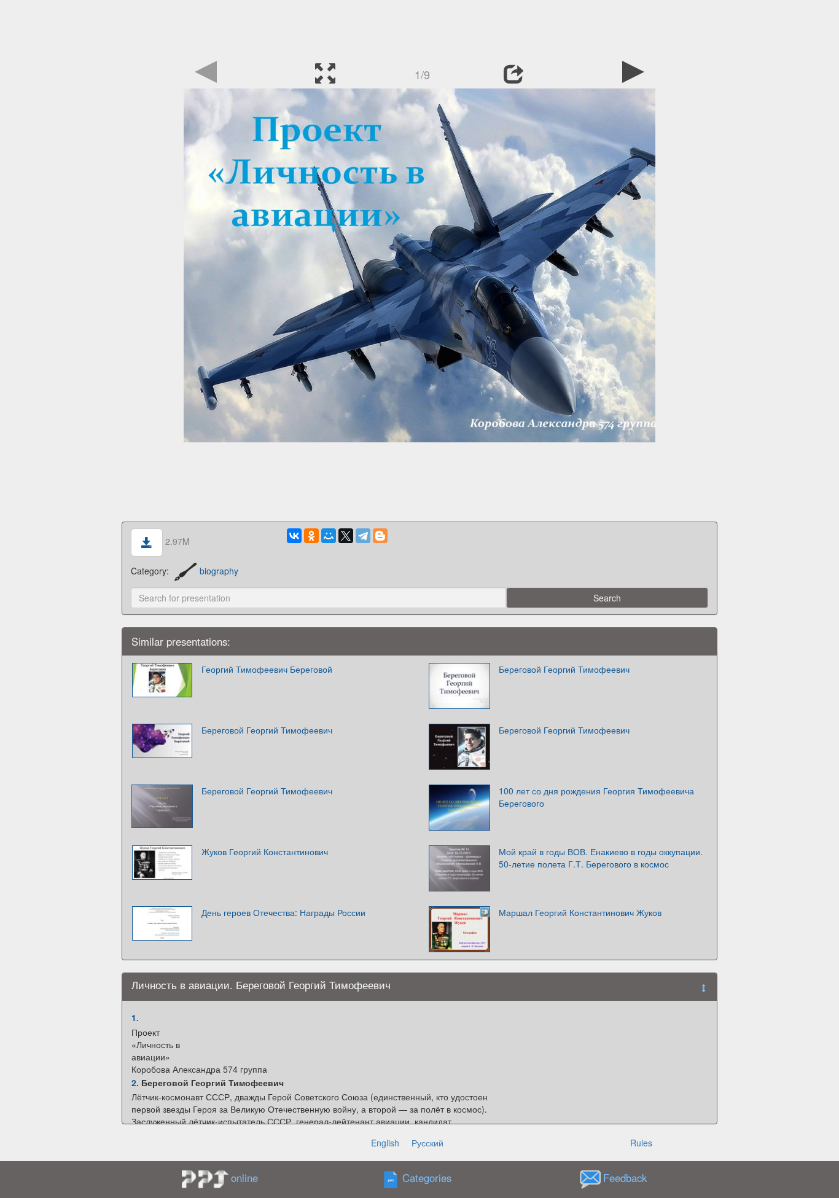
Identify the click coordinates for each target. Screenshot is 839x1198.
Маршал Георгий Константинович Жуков (580, 912)
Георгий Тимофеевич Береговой (266, 669)
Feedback (625, 1178)
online (244, 1177)
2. (135, 1082)
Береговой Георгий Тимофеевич (564, 669)
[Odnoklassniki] (311, 535)
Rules (641, 1143)
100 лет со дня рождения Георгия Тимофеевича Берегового (596, 797)
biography (219, 571)
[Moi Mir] (328, 535)
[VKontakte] (294, 535)
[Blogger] (380, 535)
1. (135, 1017)
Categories (426, 1178)
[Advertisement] (419, 27)
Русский (427, 1143)
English (385, 1143)
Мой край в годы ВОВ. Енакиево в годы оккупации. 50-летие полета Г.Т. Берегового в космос (601, 857)
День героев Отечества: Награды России (283, 912)
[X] (345, 535)
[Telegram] (363, 535)
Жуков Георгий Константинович (264, 851)
